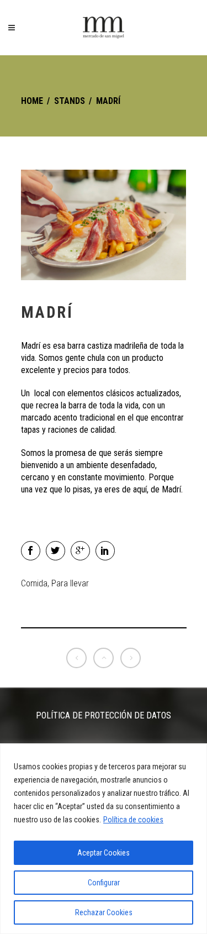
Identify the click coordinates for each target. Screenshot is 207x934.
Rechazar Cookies (103, 912)
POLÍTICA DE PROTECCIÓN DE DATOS (103, 715)
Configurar (104, 882)
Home (32, 101)
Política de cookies (133, 819)
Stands (69, 101)
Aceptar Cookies (103, 852)
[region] (103, 838)
